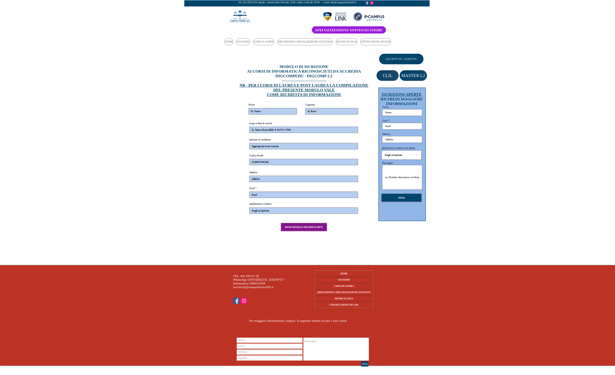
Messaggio (387, 163)
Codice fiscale (256, 155)
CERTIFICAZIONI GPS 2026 (343, 305)
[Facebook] (367, 2)
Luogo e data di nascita (260, 123)
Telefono (253, 172)
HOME (344, 273)
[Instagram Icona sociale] (371, 2)
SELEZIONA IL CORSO (260, 204)
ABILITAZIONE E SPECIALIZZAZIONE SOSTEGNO (344, 292)
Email (252, 188)
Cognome (310, 105)
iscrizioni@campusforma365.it (253, 287)
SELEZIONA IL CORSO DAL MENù (398, 148)
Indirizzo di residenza (260, 140)
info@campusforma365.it (343, 2)
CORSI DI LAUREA (344, 286)
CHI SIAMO (344, 280)
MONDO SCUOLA (344, 298)
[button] (263, 41)
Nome (252, 105)
